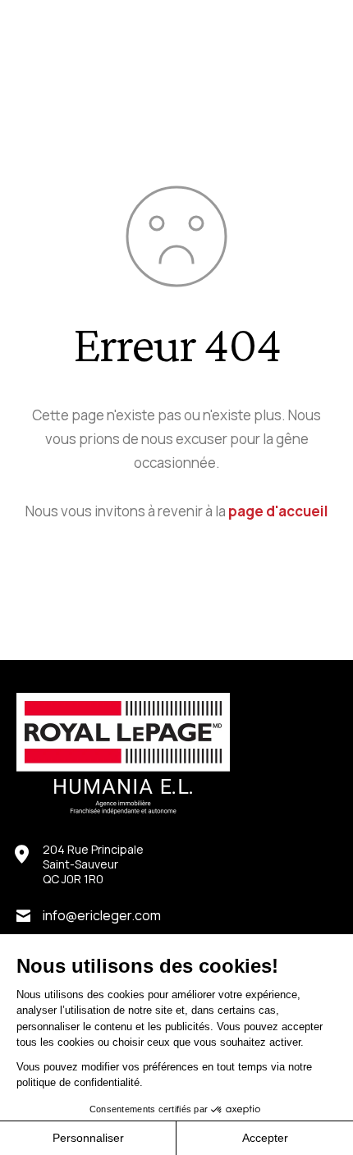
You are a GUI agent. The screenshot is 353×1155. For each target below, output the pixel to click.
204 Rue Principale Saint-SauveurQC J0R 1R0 (93, 864)
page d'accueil (278, 511)
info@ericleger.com (102, 915)
